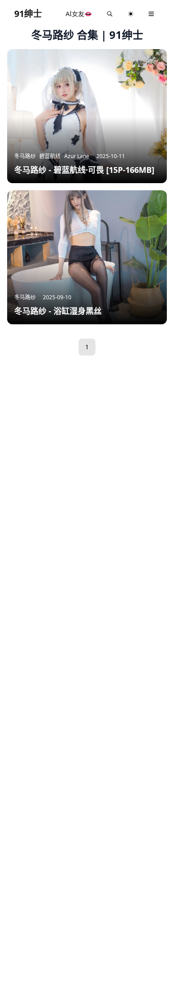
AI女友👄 (79, 13)
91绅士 (28, 14)
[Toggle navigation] (151, 13)
